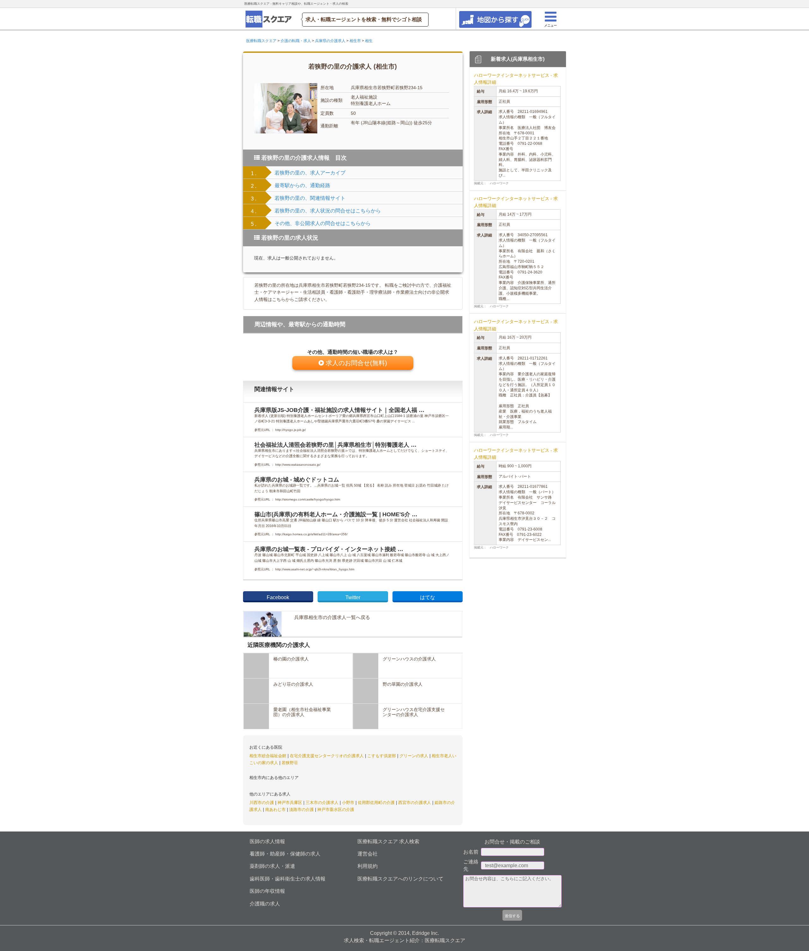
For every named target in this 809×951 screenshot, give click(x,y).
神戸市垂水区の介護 (335, 809)
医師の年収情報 (267, 891)
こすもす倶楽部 (382, 755)
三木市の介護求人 (323, 802)
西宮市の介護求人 (415, 802)
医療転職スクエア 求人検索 (388, 841)
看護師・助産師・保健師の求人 (285, 853)
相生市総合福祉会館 (268, 755)
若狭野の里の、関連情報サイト (310, 198)
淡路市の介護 (302, 809)
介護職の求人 (265, 903)
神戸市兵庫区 (290, 802)
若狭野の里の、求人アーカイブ (310, 172)
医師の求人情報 (267, 841)
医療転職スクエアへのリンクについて (400, 878)
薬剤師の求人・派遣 (272, 866)
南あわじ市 (276, 809)
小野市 (349, 802)
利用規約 (367, 866)
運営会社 (367, 853)
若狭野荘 (290, 762)
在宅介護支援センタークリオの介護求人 (327, 755)
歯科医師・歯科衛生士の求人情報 (287, 878)
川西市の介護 (262, 802)
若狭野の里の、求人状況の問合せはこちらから (328, 210)
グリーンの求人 (414, 755)
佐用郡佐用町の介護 (377, 802)
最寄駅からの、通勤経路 (302, 185)
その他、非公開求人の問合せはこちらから (323, 223)
